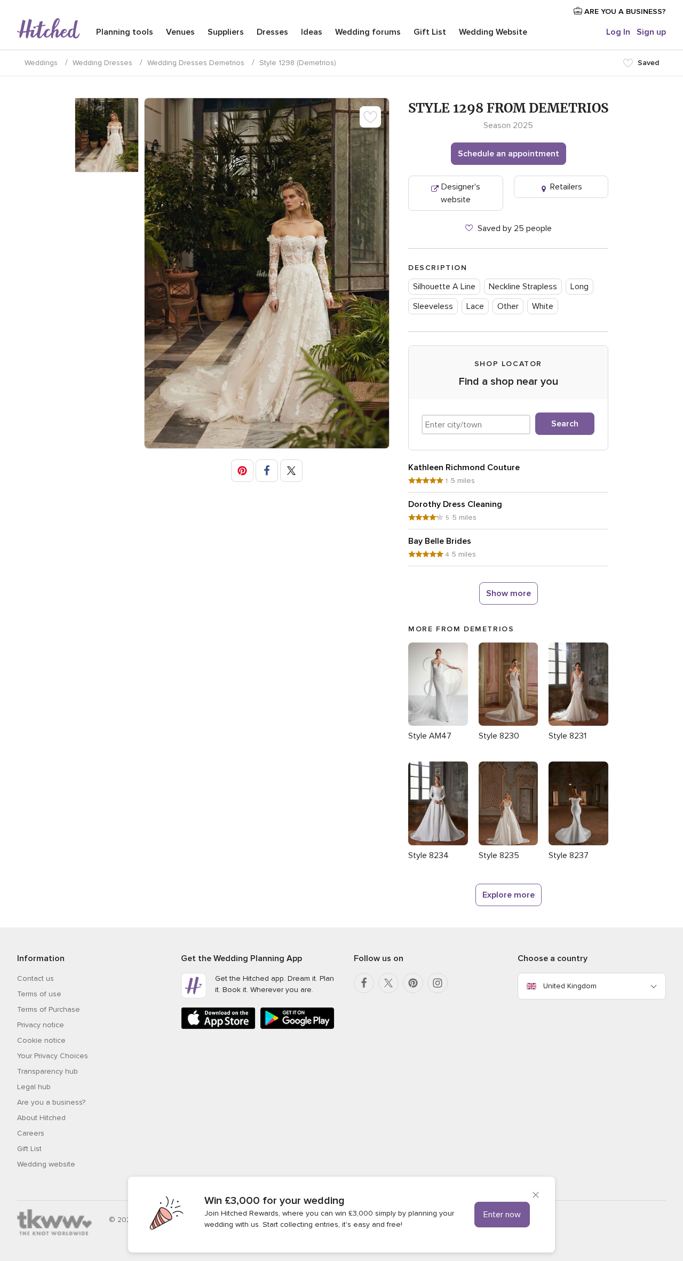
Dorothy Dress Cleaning (455, 504)
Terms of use (39, 993)
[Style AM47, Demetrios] (438, 723)
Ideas (311, 32)
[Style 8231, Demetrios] (578, 723)
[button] (242, 470)
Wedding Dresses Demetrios (195, 62)
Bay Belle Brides (439, 541)
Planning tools (124, 32)
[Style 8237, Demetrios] (578, 842)
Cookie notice (41, 1040)
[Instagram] (437, 983)
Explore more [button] (508, 895)
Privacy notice (40, 1024)
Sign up (651, 32)
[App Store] (218, 1027)
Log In (618, 32)
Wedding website (46, 1164)
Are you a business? (51, 1102)
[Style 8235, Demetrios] (508, 842)
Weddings (41, 62)
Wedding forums (368, 32)
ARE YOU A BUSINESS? (624, 11)
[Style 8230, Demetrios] (508, 723)
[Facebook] (364, 983)
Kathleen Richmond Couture (464, 467)
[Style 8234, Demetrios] (438, 842)
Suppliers (226, 32)
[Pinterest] (413, 983)
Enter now (502, 1214)
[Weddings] (48, 29)
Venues (180, 32)
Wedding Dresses (102, 62)
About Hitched (41, 1117)
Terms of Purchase (48, 1009)
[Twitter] (388, 983)
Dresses (272, 32)
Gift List (430, 32)
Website (493, 32)
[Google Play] (297, 1027)
